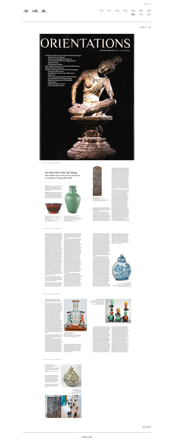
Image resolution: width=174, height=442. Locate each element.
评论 (141, 14)
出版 (149, 11)
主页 (101, 11)
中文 (145, 4)
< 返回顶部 (146, 427)
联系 (149, 14)
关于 (109, 11)
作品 (125, 11)
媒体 (133, 14)
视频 (133, 11)
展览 (141, 11)
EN (150, 4)
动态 (117, 11)
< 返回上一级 (144, 27)
